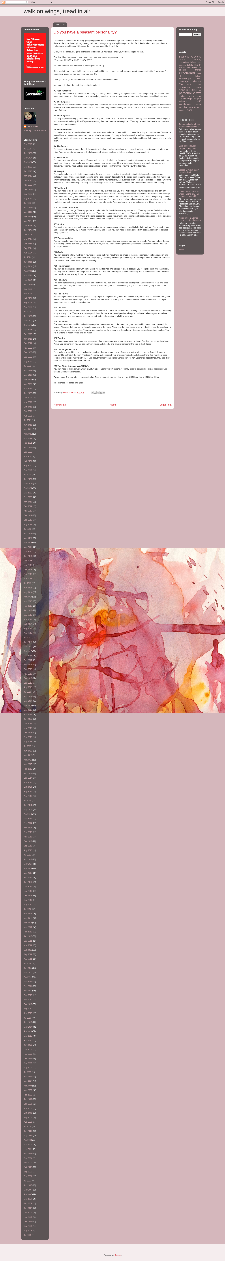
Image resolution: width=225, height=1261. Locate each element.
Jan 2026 (28, 176)
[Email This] (92, 392)
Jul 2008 (27, 1126)
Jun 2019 (28, 533)
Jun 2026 (28, 153)
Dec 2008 (28, 1104)
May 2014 (28, 809)
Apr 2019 (28, 542)
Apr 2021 (28, 434)
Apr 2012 (28, 923)
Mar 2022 (28, 384)
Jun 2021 (28, 425)
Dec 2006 (28, 1212)
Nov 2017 (28, 619)
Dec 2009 (28, 1049)
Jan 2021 (28, 447)
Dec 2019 (28, 506)
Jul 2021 (27, 420)
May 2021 (28, 429)
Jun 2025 (28, 207)
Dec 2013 (28, 832)
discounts (182, 65)
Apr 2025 (28, 217)
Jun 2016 (28, 696)
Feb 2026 (28, 171)
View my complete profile (35, 130)
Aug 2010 (28, 1013)
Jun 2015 (28, 751)
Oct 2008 (28, 1113)
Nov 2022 (28, 348)
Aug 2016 (28, 687)
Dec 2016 (28, 669)
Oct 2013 (28, 841)
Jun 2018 (28, 588)
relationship (185, 98)
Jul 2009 (27, 1072)
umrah (198, 104)
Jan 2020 (28, 502)
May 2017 (28, 646)
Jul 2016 (27, 692)
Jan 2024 (28, 284)
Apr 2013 (28, 868)
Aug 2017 (28, 633)
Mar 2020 (28, 493)
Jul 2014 (27, 800)
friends (198, 70)
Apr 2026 (28, 162)
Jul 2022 (27, 366)
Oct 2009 (28, 1058)
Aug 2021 (28, 416)
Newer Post (60, 405)
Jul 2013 (27, 855)
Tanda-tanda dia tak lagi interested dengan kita (189, 125)
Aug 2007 (28, 1176)
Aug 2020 (28, 470)
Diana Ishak (32, 126)
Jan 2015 (28, 773)
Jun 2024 (28, 262)
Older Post (165, 405)
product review (186, 96)
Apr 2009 (28, 1086)
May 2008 (28, 1135)
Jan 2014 (28, 828)
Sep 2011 (28, 954)
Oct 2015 (28, 732)
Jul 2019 (27, 529)
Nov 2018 (28, 565)
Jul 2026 (27, 149)
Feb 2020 (28, 497)
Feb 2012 (28, 932)
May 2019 (28, 538)
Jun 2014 (28, 805)
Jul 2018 (27, 583)
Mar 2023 (28, 330)
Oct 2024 (28, 244)
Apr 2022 (28, 379)
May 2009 (28, 1081)
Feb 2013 (28, 877)
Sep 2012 (28, 900)
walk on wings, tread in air (57, 11)
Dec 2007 (28, 1158)
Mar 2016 (28, 710)
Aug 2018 (28, 579)
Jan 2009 (28, 1099)
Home (113, 405)
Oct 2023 (28, 298)
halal (199, 73)
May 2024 (28, 266)
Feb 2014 (28, 823)
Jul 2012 (27, 909)
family (190, 64)
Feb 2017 (28, 660)
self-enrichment (190, 103)
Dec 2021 (28, 397)
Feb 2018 (28, 606)
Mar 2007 (28, 1199)
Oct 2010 (28, 1004)
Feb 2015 (28, 769)
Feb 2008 (28, 1149)
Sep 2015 (28, 737)
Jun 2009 (28, 1076)
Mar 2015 (28, 764)
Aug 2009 (28, 1067)
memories (184, 87)
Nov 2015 (28, 728)
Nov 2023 (28, 293)
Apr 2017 (28, 651)
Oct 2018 (28, 570)
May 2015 (28, 755)
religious (197, 99)
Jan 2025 (28, 230)
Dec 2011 (28, 941)
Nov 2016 (28, 674)
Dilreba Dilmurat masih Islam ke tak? (189, 171)
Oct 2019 (28, 515)
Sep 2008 (28, 1117)
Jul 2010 (27, 1018)
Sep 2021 (28, 411)
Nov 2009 (28, 1054)
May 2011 (28, 972)
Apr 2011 (28, 977)
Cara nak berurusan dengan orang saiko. (188, 147)
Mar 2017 (28, 656)
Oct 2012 (28, 896)
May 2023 (28, 321)
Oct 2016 (28, 678)
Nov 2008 (28, 1108)
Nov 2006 (28, 1217)
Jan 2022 (28, 393)
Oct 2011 (28, 950)
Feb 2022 (28, 388)
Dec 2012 (28, 886)
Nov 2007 (28, 1163)
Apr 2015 (28, 760)
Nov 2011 (28, 945)
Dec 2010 (28, 995)
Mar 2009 (28, 1090)
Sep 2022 (28, 357)
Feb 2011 (28, 986)
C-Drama (196, 56)
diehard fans (195, 62)
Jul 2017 (27, 637)
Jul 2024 (27, 257)
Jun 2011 (28, 968)
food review (192, 67)
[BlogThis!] (95, 392)
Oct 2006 (28, 1221)
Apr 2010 (28, 1031)
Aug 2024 (28, 253)
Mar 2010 (28, 1036)
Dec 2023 (28, 289)
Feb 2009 (28, 1095)
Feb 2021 (28, 443)
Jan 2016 (28, 719)
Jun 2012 (28, 914)
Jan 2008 (28, 1153)
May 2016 (28, 701)
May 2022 (28, 375)
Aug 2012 (28, 905)
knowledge (185, 78)
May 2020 (28, 484)
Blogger (117, 1255)
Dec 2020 (28, 452)
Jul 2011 (27, 963)
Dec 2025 (28, 180)
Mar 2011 (28, 981)
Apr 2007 (28, 1194)
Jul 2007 (27, 1181)
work (189, 110)
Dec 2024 (28, 235)
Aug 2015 (28, 741)
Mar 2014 (28, 819)
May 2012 (28, 918)
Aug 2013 (28, 850)
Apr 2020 (28, 488)
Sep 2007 (28, 1172)
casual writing (190, 59)
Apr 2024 (28, 271)
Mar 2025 (28, 221)
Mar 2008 (28, 1144)
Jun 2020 (28, 479)
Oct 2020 (28, 461)
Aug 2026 (28, 144)
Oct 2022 (28, 352)
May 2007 (28, 1190)
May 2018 (28, 592)
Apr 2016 (28, 705)
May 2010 (28, 1027)
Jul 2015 (27, 746)
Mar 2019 (28, 547)
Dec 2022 (28, 343)
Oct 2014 (28, 787)
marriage (184, 81)
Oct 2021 (28, 407)
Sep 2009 (28, 1063)
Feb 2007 (28, 1203)
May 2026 (28, 158)
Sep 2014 (28, 791)
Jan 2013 (28, 882)
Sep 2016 (28, 683)
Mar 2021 (28, 438)
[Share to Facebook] (100, 392)
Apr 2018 (28, 597)
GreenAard (187, 73)
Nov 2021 (28, 402)
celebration (184, 62)
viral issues (195, 107)
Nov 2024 (28, 239)
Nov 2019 (28, 511)
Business (184, 56)
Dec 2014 (28, 778)
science (183, 101)
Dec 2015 (28, 723)
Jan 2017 (28, 665)
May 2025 (28, 212)
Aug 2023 (28, 307)
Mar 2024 (28, 275)
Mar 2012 (28, 927)
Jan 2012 (28, 936)
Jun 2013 (28, 859)
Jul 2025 (27, 203)
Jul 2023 (27, 312)
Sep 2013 (28, 846)
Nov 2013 (28, 837)
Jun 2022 (28, 370)
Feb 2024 (28, 280)
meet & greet (194, 85)
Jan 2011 (28, 990)
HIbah (181, 76)
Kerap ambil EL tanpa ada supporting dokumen (190, 219)
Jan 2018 (28, 610)
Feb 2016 (28, 714)
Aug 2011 (28, 959)
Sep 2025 (28, 194)
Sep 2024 (28, 248)
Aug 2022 (28, 361)
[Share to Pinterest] (103, 392)
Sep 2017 (28, 628)
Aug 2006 (28, 1230)
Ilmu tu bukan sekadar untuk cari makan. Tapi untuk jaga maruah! (189, 193)
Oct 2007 (28, 1167)
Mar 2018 (28, 601)
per (200, 90)
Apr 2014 (28, 814)
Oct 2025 (28, 189)
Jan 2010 (28, 1045)
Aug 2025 (28, 198)
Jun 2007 (28, 1185)
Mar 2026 (28, 167)
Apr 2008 (28, 1140)
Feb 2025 (28, 226)
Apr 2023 (28, 325)
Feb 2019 (28, 552)
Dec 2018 (28, 561)
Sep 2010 (28, 1009)
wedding (182, 110)
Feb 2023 (28, 334)
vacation (183, 107)
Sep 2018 (28, 574)
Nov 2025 (28, 185)
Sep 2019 (28, 520)
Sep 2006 (28, 1226)
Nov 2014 (28, 782)
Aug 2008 (28, 1122)
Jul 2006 (27, 1235)
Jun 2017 (28, 642)
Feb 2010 (28, 1040)
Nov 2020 (28, 456)
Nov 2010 (28, 1000)
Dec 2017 (28, 615)
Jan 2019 (28, 556)
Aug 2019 (28, 524)
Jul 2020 (27, 474)
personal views (190, 93)
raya (199, 96)
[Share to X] (97, 392)
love (199, 78)
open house (191, 90)
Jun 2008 (28, 1131)
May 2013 (28, 864)
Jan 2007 (28, 1208)
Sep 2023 (28, 302)
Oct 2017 (28, 624)
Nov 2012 (28, 891)
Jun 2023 (28, 316)
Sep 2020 (28, 465)
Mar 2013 (28, 873)
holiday (198, 76)
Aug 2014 (28, 796)
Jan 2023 (28, 339)
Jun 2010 (28, 1022)
